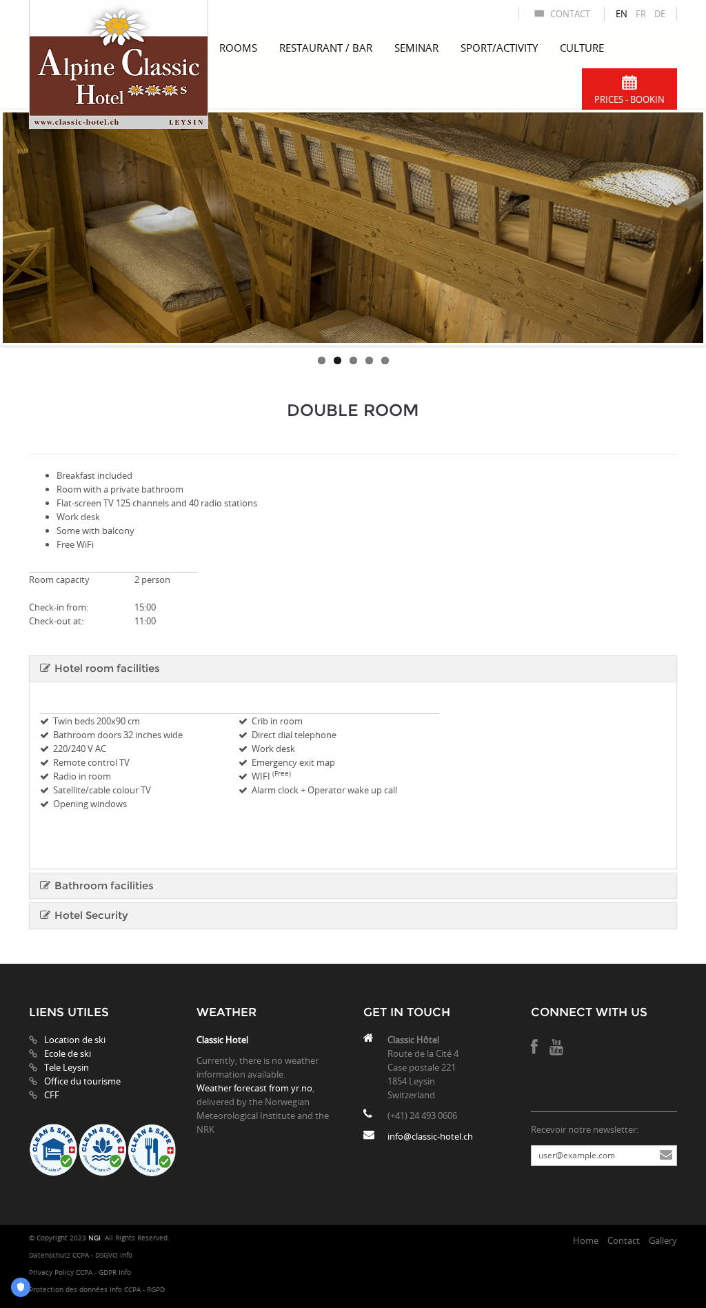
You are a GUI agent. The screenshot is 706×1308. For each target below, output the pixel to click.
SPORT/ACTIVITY (499, 47)
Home (585, 1240)
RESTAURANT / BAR (325, 47)
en (621, 14)
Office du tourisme (82, 1081)
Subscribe (666, 1155)
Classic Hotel (222, 1039)
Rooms (238, 47)
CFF (51, 1095)
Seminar (416, 47)
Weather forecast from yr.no (254, 1088)
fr (641, 14)
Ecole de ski (67, 1053)
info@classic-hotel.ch (430, 1136)
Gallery (663, 1240)
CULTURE (582, 47)
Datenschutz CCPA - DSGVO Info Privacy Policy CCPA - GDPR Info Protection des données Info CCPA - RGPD (97, 1272)
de (659, 14)
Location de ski (74, 1039)
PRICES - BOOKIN (629, 99)
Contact (570, 14)
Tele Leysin (66, 1067)
